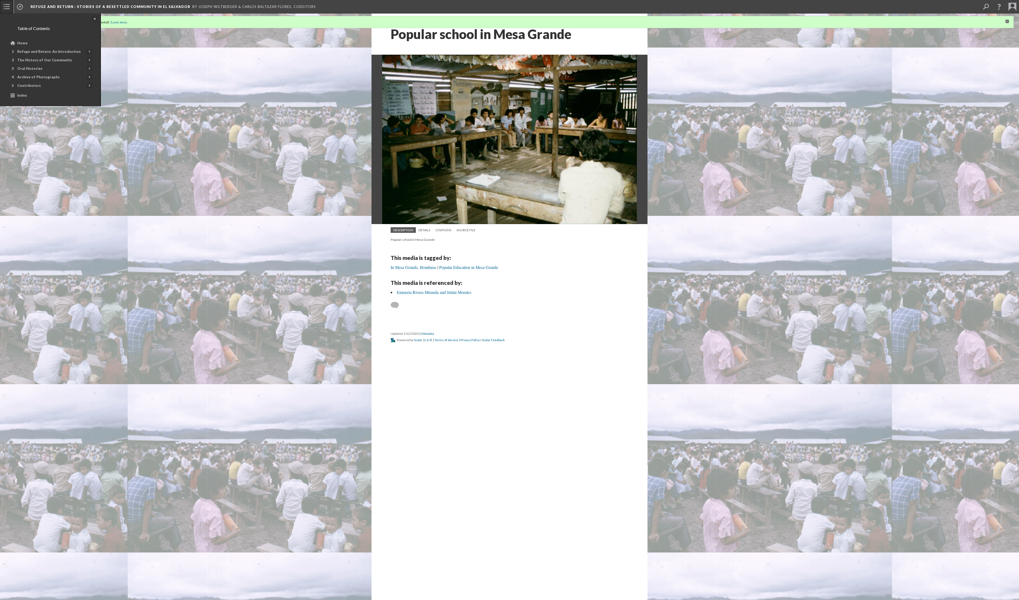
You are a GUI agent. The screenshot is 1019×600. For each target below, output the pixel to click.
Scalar (418, 340)
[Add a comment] (397, 305)
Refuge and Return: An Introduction (49, 51)
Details (424, 230)
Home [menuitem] (22, 43)
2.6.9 (427, 340)
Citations (443, 230)
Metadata (427, 334)
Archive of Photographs (38, 77)
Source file (466, 230)
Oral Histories (29, 68)
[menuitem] (6, 6)
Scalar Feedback (493, 340)
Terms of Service (446, 340)
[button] (999, 6)
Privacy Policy (470, 340)
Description (403, 230)
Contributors (29, 85)
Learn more (119, 22)
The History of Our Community (44, 60)
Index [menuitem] (22, 95)
